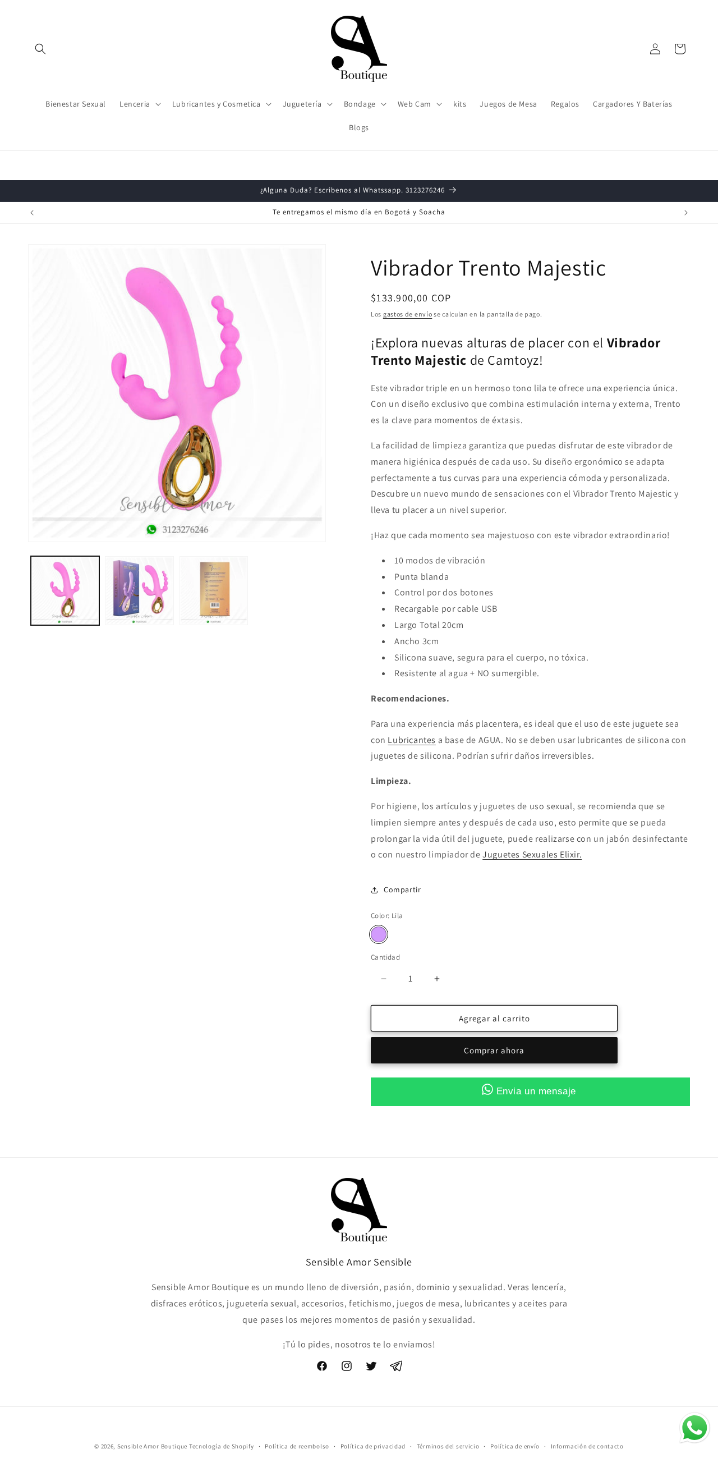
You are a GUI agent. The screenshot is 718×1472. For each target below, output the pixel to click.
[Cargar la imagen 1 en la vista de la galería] (65, 590)
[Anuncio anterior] (32, 212)
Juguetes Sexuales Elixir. (532, 855)
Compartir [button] (402, 889)
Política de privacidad (373, 1446)
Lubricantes (412, 740)
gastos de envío (407, 314)
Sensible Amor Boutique (152, 1446)
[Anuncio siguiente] (686, 212)
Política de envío (515, 1446)
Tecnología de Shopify (221, 1446)
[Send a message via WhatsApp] (694, 1428)
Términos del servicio (448, 1446)
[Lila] (378, 934)
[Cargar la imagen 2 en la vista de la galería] (139, 590)
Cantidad (385, 957)
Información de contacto (587, 1446)
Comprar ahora (494, 1050)
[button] (40, 48)
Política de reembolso (297, 1446)
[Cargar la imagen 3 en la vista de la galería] (214, 590)
